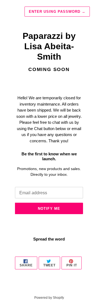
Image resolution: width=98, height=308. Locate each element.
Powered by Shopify (49, 298)
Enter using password (57, 12)
